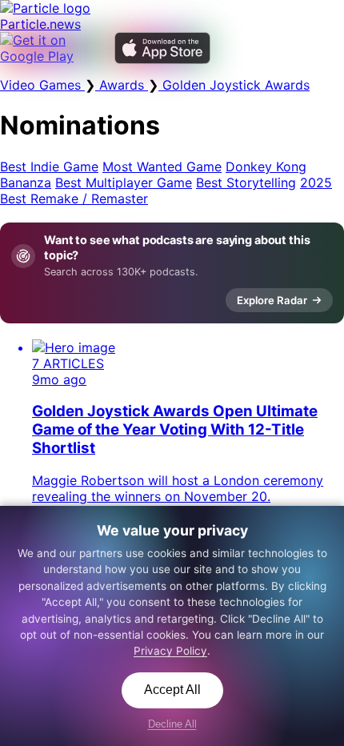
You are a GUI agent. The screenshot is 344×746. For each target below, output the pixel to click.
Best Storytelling (246, 182)
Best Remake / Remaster (74, 199)
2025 (316, 182)
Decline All (172, 724)
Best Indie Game (49, 166)
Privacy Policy (170, 650)
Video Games (42, 85)
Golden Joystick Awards (234, 85)
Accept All (172, 689)
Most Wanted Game (162, 166)
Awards (121, 85)
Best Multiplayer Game (123, 182)
